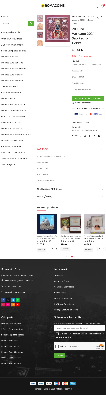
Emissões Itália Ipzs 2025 (13, 152)
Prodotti (82, 16)
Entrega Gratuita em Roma (66, 309)
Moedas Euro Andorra (12, 80)
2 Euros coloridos (9, 86)
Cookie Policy (60, 292)
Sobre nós (58, 275)
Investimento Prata (10, 122)
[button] (66, 257)
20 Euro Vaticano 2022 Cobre (46, 238)
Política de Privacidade (64, 304)
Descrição (42, 148)
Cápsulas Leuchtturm (11, 146)
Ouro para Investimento (13, 116)
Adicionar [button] (41, 250)
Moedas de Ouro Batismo (13, 104)
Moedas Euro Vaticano (12, 62)
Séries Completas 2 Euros (13, 50)
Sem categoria (8, 164)
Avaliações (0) (44, 196)
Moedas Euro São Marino (13, 68)
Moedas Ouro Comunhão (13, 110)
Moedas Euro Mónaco (12, 74)
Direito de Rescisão (63, 298)
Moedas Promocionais (12, 128)
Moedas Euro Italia (10, 56)
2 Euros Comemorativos (13, 44)
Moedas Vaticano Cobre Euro (84, 130)
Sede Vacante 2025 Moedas (14, 158)
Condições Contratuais (64, 286)
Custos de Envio (61, 281)
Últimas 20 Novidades (11, 38)
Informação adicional (49, 189)
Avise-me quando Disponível (88, 98)
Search (31, 23)
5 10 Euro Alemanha (11, 92)
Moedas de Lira (8, 98)
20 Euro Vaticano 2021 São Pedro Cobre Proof (74, 238)
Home (74, 16)
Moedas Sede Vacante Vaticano (16, 134)
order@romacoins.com (15, 292)
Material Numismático (12, 140)
